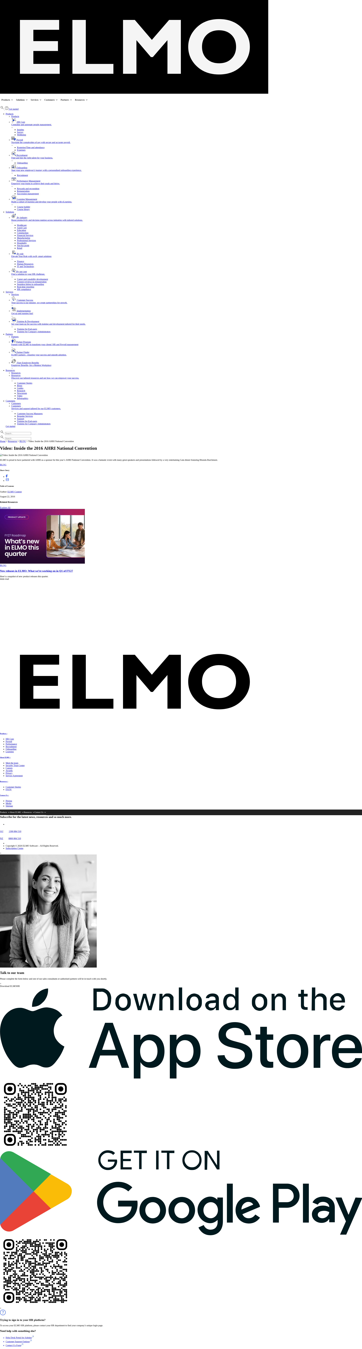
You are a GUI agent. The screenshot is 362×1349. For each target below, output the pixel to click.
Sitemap (9, 806)
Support (20, 418)
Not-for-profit (23, 245)
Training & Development (48, 322)
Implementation (22, 312)
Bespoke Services (25, 416)
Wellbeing (21, 135)
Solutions (20, 100)
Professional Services (26, 240)
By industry (47, 218)
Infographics (22, 398)
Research (21, 391)
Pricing (9, 801)
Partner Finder (39, 353)
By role (31, 255)
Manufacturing (23, 238)
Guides (20, 388)
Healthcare (22, 225)
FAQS (8, 789)
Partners (65, 100)
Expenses (21, 150)
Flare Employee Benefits (31, 364)
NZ (1, 838)
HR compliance (24, 289)
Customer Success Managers (30, 413)
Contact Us (39, 812)
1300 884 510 (15, 831)
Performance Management (35, 182)
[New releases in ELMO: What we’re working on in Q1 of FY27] (42, 563)
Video (19, 396)
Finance (20, 261)
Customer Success (39, 301)
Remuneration (23, 191)
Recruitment (32, 156)
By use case (28, 272)
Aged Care (22, 228)
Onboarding (22, 163)
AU (1, 831)
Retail (19, 248)
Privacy (9, 773)
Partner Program (44, 343)
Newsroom (22, 393)
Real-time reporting (25, 287)
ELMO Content (14, 492)
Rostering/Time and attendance (31, 147)
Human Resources (25, 264)
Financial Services (25, 235)
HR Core (31, 123)
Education (21, 230)
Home (3, 441)
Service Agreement (14, 775)
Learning (10, 751)
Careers (9, 768)
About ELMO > (5, 757)
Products (5, 100)
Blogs (19, 385)
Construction (22, 233)
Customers (49, 100)
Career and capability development (32, 279)
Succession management (28, 193)
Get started (14, 109)
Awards (9, 770)
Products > (3, 733)
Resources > (4, 781)
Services (34, 100)
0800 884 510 (14, 838)
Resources (80, 100)
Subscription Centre (14, 848)
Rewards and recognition (28, 188)
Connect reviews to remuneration (32, 282)
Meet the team (12, 763)
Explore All (5, 507)
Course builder (23, 207)
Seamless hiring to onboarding (30, 284)
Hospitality (22, 243)
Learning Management (41, 200)
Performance (11, 744)
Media (8, 803)
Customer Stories (24, 383)
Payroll (40, 141)
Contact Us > (4, 795)
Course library (23, 209)
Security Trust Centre (15, 765)
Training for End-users (27, 329)
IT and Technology (25, 266)
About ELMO (15, 812)
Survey (20, 132)
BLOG (23, 441)
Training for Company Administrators (33, 331)
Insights (20, 129)
